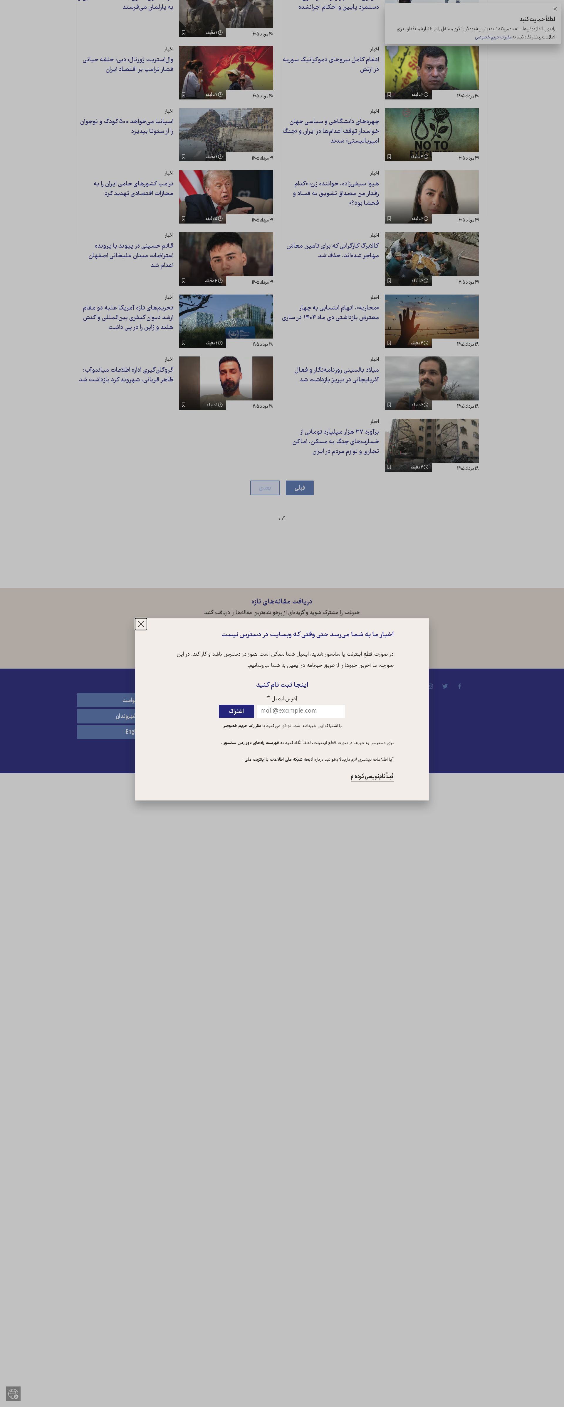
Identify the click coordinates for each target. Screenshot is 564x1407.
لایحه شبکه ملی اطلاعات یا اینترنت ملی (278, 760)
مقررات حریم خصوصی (241, 726)
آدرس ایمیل (282, 699)
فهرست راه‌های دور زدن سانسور (250, 743)
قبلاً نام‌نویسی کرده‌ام (372, 777)
